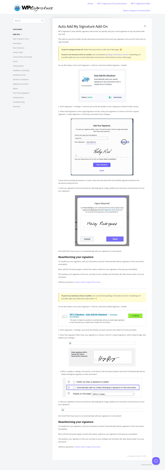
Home (90, 3)
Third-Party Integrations (21, 93)
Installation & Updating (21, 70)
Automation (17, 43)
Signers (15, 88)
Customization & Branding (22, 57)
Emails (15, 61)
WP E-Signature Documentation (112, 3)
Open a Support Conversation (136, 10)
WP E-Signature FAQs (140, 3)
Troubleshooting (18, 102)
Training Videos (18, 97)
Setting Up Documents (20, 84)
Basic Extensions (18, 48)
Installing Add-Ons (19, 75)
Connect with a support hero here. (88, 282)
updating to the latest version (116, 54)
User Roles (16, 106)
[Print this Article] (145, 26)
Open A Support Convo (21, 39)
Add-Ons (16, 34)
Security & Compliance (21, 79)
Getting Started (18, 66)
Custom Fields (18, 52)
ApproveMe (145, 465)
